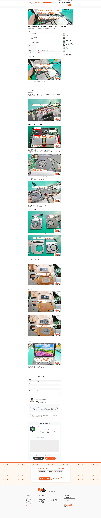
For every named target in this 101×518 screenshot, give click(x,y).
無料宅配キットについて (67, 506)
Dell (52, 498)
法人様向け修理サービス (67, 510)
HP (51, 498)
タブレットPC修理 (28, 503)
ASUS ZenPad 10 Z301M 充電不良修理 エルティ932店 (69, 41)
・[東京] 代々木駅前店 (66, 500)
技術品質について (28, 498)
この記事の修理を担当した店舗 (35, 42)
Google (39, 500)
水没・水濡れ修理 (28, 501)
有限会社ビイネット (53, 491)
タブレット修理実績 (44, 28)
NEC (41, 502)
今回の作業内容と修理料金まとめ (35, 39)
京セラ (52, 499)
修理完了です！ (32, 38)
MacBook (43, 498)
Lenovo (40, 502)
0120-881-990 (42, 437)
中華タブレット (53, 500)
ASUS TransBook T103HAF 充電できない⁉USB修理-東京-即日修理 (69, 50)
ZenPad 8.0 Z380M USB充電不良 (69, 47)
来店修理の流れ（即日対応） (68, 504)
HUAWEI (42, 500)
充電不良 (27, 502)
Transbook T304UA (50, 28)
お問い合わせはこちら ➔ (50, 458)
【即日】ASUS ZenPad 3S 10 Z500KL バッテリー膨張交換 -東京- (69, 44)
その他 (53, 28)
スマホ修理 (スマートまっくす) (69, 497)
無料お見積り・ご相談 (45, 478)
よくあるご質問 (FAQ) (66, 509)
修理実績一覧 (65, 507)
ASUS (41, 28)
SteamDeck (42, 501)
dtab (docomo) (55, 499)
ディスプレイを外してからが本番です (35, 34)
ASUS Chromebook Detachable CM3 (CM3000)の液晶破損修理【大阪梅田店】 (69, 34)
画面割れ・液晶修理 (28, 499)
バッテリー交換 (28, 500)
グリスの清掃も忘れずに (34, 37)
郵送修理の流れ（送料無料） (68, 505)
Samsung (44, 499)
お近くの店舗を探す (57, 478)
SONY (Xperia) (40, 499)
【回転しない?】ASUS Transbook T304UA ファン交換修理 (69, 37)
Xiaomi (39, 501)
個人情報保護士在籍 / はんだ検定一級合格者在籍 (54, 490)
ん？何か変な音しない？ (33, 33)
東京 (54, 28)
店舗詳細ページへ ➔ (38, 458)
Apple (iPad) (40, 498)
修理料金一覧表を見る (29, 505)
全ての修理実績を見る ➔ (67, 54)
